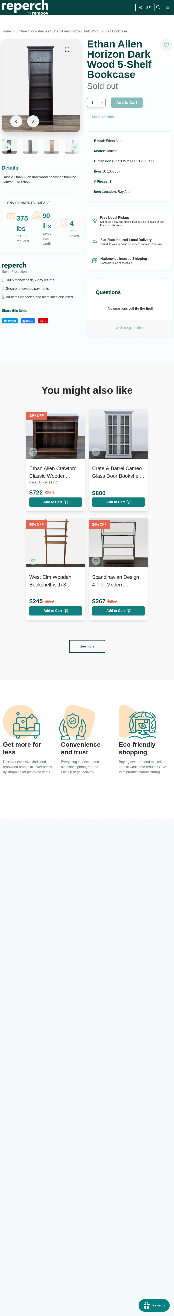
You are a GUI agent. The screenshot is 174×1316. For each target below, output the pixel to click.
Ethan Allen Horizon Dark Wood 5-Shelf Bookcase (89, 31)
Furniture (20, 31)
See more (87, 646)
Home (6, 31)
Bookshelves (39, 31)
